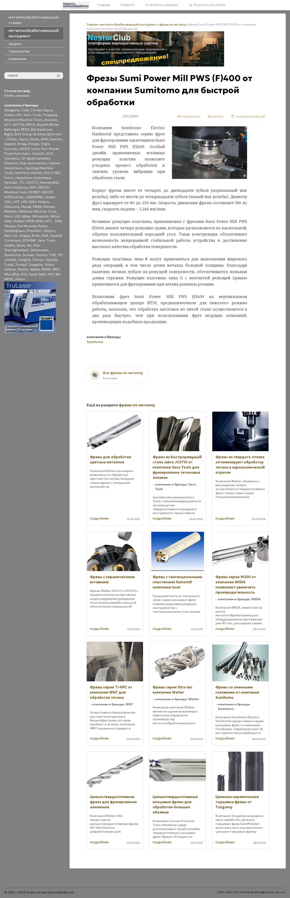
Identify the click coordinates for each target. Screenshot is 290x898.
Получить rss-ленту (208, 5)
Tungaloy (50, 115)
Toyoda (51, 260)
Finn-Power (50, 149)
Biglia (8, 134)
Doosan (56, 139)
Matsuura (11, 207)
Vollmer (10, 269)
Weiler (35, 269)
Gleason (10, 163)
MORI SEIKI (35, 221)
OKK (58, 221)
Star (36, 245)
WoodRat (11, 274)
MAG (32, 202)
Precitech (34, 231)
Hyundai (11, 182)
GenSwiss (12, 158)
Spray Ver (24, 245)
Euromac (11, 149)
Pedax (42, 226)
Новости (128, 5)
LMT (18, 115)
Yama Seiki (37, 274)
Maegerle (11, 110)
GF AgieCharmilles (35, 158)
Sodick (9, 245)
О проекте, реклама (161, 5)
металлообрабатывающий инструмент (128, 24)
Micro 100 (12, 216)
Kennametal (49, 182)
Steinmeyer (39, 250)
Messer (49, 207)
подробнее (99, 518)
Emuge (33, 144)
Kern (8, 187)
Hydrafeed (42, 178)
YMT (50, 274)
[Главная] (76, 5)
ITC (22, 182)
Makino (43, 202)
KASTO (32, 182)
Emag (22, 144)
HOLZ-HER (52, 173)
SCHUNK (29, 240)
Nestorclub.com (275, 892)
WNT (56, 269)
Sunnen (28, 255)
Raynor (49, 231)
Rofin (36, 236)
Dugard (10, 144)
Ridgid (25, 236)
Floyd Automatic (17, 153)
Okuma (10, 226)
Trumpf (21, 265)
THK (52, 255)
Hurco (9, 178)
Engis (45, 144)
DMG (44, 139)
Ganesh (38, 153)
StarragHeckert (16, 250)
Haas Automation (33, 163)
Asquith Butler (47, 124)
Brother (40, 134)
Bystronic (54, 134)
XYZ (24, 274)
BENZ (25, 129)
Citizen (36, 110)
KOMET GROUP (41, 192)
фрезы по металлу (172, 24)
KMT (33, 187)
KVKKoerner (13, 197)
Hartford (22, 173)
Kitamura (20, 187)
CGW (25, 110)
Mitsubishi (40, 216)
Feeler (9, 96)
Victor (49, 265)
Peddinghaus (14, 231)
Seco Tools (32, 115)
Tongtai (24, 260)
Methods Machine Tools (37, 211)
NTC (49, 221)
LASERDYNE (34, 197)
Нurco (20, 279)
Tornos (37, 260)
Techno (41, 255)
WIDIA (46, 269)
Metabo (10, 211)
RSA (45, 236)
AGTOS (18, 124)
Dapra (48, 110)
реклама (22, 96)
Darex (34, 139)
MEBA (37, 207)
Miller (26, 216)
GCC (49, 153)
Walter (23, 269)
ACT (7, 124)
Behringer (11, 129)
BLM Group (23, 134)
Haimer (55, 163)
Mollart (19, 221)
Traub (9, 265)
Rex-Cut (11, 236)
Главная (103, 5)
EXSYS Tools (29, 149)
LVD (24, 202)
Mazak (26, 207)
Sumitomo (12, 255)
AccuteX (50, 120)
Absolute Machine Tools (23, 120)
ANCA (30, 124)
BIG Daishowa (41, 129)
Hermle (36, 173)
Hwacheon (23, 178)
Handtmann (13, 168)
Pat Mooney (26, 226)
